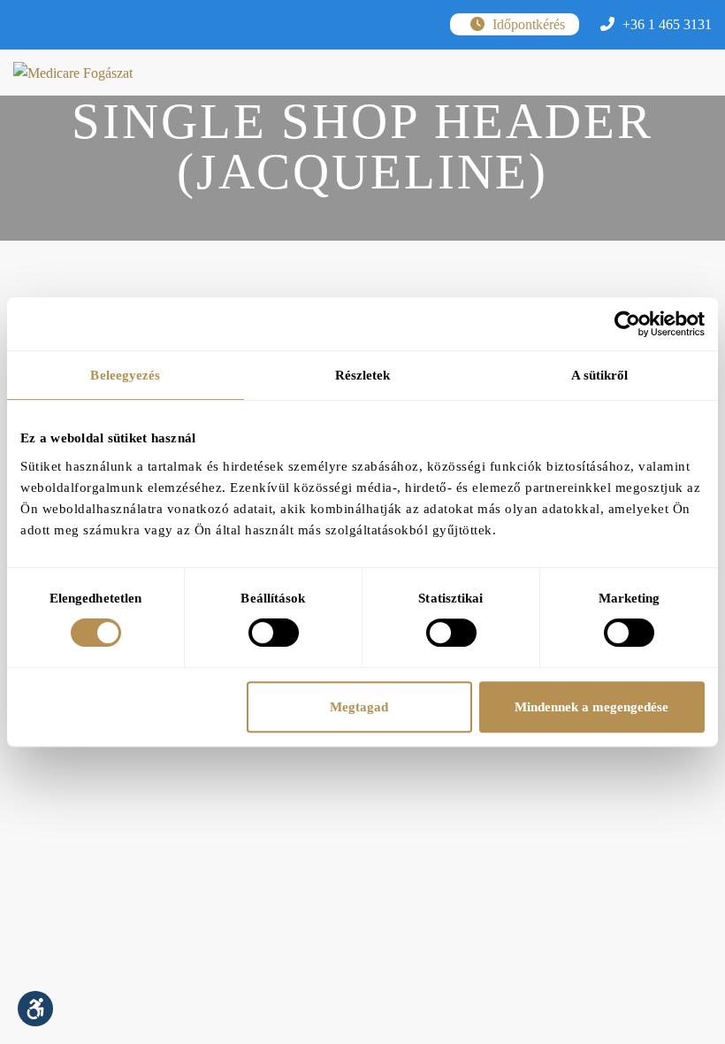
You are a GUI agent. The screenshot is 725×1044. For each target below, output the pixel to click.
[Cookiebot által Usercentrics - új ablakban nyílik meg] (627, 324)
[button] (35, 1008)
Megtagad (359, 707)
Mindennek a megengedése (591, 707)
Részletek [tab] (363, 375)
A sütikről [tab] (600, 375)
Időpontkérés (527, 24)
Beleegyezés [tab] (125, 375)
